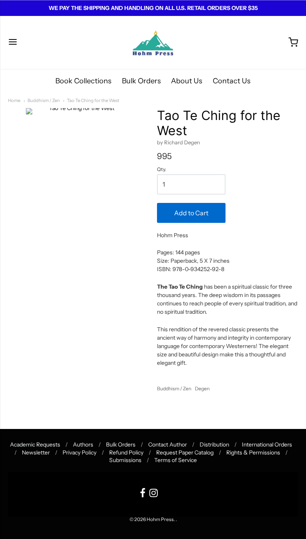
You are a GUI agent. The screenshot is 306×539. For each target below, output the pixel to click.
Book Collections (83, 81)
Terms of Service (175, 460)
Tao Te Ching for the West (93, 100)
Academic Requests (35, 444)
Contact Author (167, 444)
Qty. (161, 169)
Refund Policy (126, 452)
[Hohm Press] (153, 42)
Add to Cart (191, 213)
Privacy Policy (79, 452)
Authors (83, 444)
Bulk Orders (141, 81)
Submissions (125, 460)
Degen (202, 388)
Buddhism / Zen (43, 100)
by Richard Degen (178, 142)
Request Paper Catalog (185, 452)
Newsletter (36, 452)
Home (14, 100)
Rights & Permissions (253, 452)
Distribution (214, 444)
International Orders (267, 444)
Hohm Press (160, 519)
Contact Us (232, 81)
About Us (186, 81)
